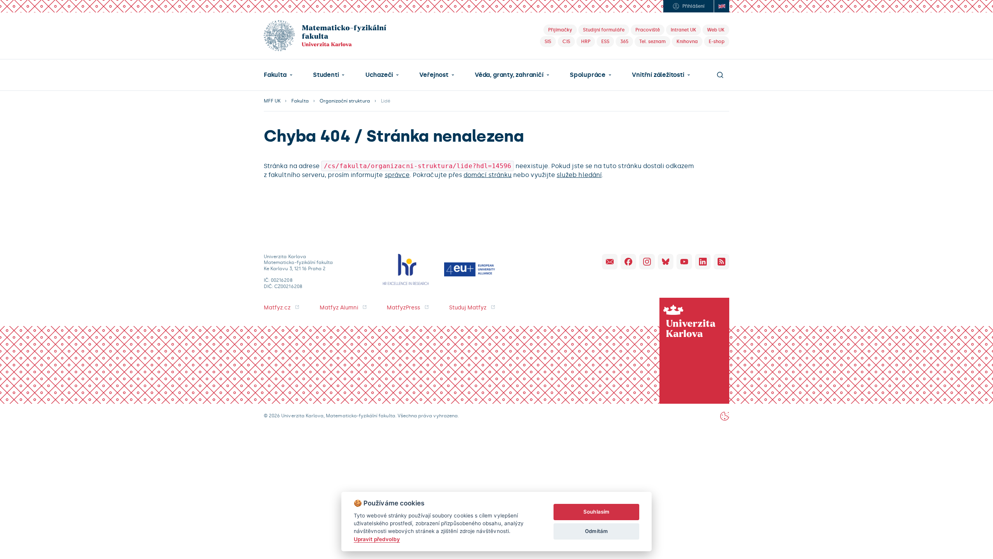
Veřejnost (433, 75)
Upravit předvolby (377, 539)
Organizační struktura (345, 101)
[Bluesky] (665, 261)
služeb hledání (579, 175)
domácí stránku (488, 175)
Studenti (326, 75)
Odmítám (596, 531)
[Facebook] (628, 261)
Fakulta (275, 75)
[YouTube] (684, 261)
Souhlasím (596, 512)
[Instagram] (647, 261)
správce (397, 175)
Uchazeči (379, 75)
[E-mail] (610, 261)
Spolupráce (587, 75)
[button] (278, 75)
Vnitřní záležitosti (658, 75)
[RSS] (721, 261)
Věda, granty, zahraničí (509, 75)
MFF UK (272, 101)
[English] (721, 6)
